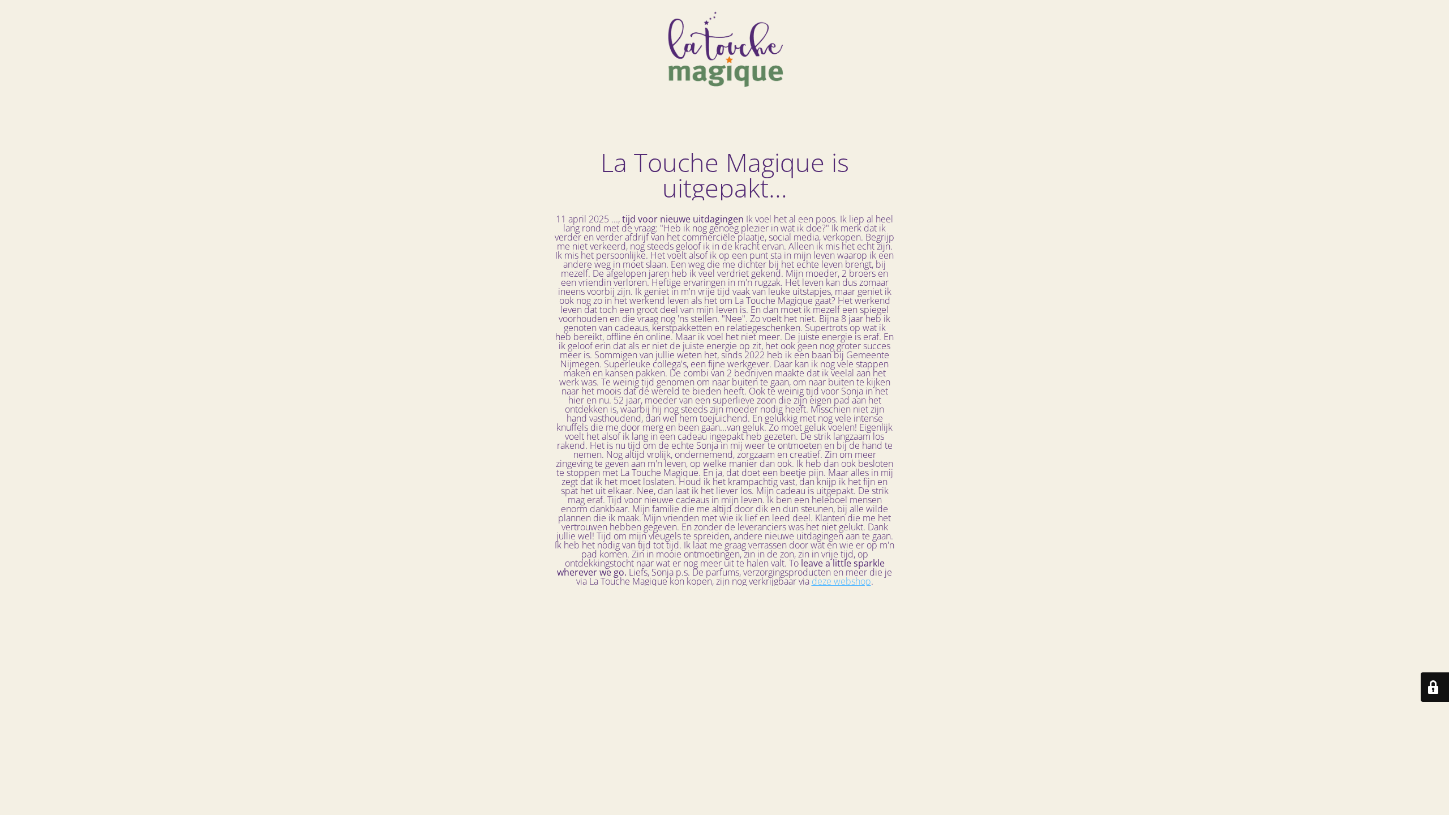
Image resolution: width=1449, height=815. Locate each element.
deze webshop (841, 581)
